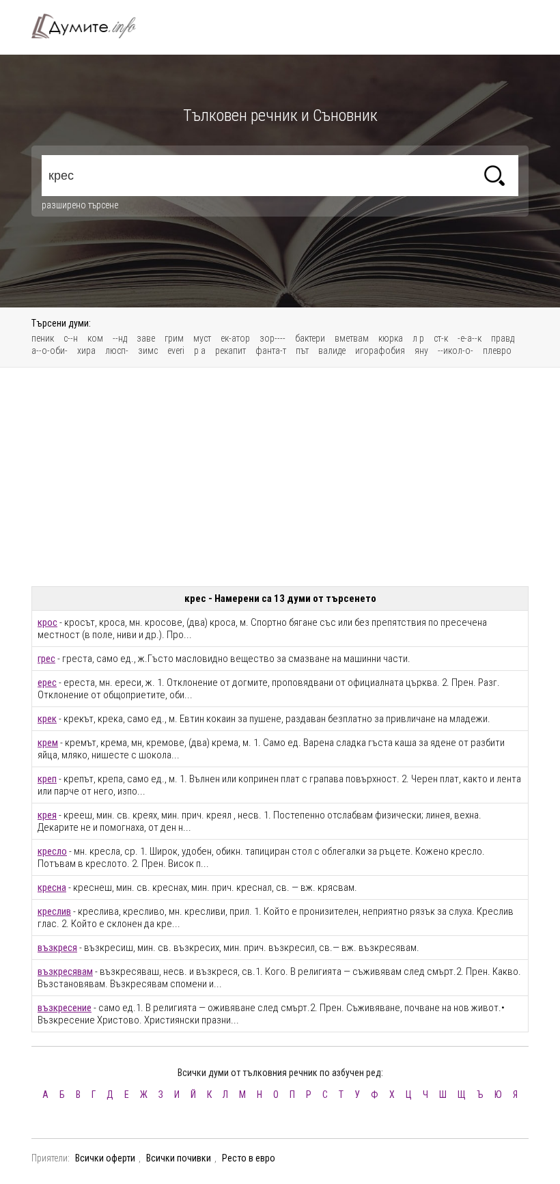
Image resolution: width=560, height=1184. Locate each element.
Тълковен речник (91, 26)
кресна (52, 887)
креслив (54, 911)
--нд (120, 338)
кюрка (390, 338)
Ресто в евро (248, 1158)
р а (200, 350)
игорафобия (380, 350)
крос (47, 622)
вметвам (352, 338)
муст (202, 338)
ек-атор (235, 338)
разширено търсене (80, 204)
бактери (310, 338)
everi (175, 350)
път (302, 350)
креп (47, 779)
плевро (497, 350)
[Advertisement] (280, 477)
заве (146, 338)
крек (47, 719)
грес (46, 658)
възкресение (65, 1008)
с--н (71, 338)
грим (174, 338)
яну (421, 350)
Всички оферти (105, 1158)
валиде (332, 350)
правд (502, 338)
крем (48, 742)
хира (86, 350)
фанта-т (270, 350)
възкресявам (65, 971)
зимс (148, 350)
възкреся (57, 947)
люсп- (116, 350)
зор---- (272, 338)
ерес (47, 682)
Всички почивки (178, 1158)
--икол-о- (455, 350)
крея (47, 815)
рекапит (230, 350)
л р (418, 338)
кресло (52, 851)
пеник (42, 338)
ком (95, 338)
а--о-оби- (49, 350)
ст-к (441, 338)
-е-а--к (469, 338)
